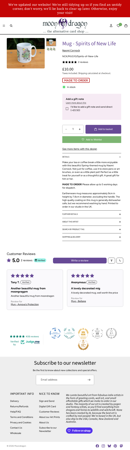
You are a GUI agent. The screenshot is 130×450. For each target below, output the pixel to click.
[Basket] (126, 25)
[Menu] (4, 26)
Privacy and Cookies (20, 422)
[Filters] (111, 260)
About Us (44, 422)
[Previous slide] (10, 53)
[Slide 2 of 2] (51, 49)
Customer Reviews (49, 411)
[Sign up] (89, 379)
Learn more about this (76, 103)
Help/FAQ (15, 411)
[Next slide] (41, 53)
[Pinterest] (115, 446)
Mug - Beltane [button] (78, 301)
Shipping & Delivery (71, 237)
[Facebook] (97, 446)
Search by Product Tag (73, 229)
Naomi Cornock (71, 50)
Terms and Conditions (21, 417)
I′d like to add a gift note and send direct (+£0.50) (91, 108)
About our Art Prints (49, 417)
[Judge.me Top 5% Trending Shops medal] (111, 333)
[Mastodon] (121, 446)
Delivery (14, 401)
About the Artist (70, 221)
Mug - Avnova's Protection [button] (25, 304)
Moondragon (20, 446)
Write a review (80, 260)
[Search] (11, 25)
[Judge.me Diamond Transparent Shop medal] (55, 333)
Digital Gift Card (47, 406)
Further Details (70, 214)
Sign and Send (46, 401)
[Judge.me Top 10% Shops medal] (83, 344)
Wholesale (15, 433)
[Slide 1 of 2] (51, 42)
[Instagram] (103, 446)
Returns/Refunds (19, 406)
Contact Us (16, 427)
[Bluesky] (109, 446)
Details (65, 156)
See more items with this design (79, 148)
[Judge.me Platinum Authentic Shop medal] (69, 333)
